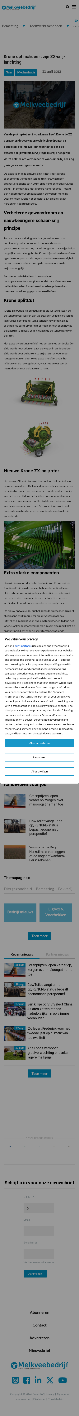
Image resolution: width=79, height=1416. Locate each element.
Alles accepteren (39, 743)
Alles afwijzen (39, 771)
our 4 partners (23, 645)
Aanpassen (39, 757)
